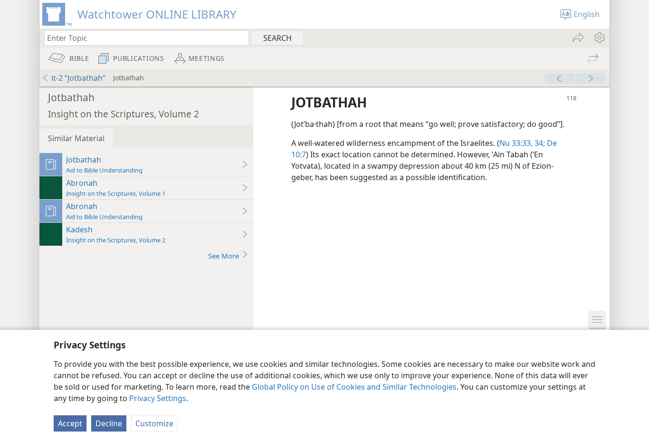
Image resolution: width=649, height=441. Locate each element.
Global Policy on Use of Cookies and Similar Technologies (354, 387)
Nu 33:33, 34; (522, 143)
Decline (108, 423)
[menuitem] (599, 37)
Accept (70, 423)
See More (223, 255)
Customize (154, 423)
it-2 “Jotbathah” (78, 78)
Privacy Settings (157, 398)
